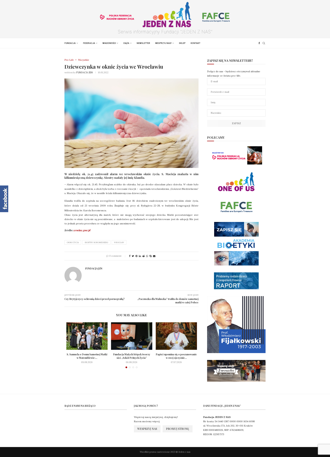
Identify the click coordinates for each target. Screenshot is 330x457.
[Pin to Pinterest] (136, 256)
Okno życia (73, 242)
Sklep (182, 43)
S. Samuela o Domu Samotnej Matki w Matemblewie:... (87, 356)
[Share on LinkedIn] (140, 256)
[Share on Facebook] (129, 256)
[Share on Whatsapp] (147, 256)
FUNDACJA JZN (84, 72)
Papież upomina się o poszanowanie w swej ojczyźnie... (176, 356)
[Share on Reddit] (143, 256)
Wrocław (119, 242)
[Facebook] (259, 43)
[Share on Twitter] (133, 256)
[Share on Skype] (151, 256)
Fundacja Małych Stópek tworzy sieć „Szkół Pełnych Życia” (131, 356)
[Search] (264, 43)
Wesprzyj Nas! (163, 43)
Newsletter (143, 43)
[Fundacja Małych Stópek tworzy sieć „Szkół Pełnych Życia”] (131, 336)
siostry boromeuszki (96, 242)
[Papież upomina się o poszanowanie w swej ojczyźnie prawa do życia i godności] (176, 336)
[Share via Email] (154, 256)
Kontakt (195, 43)
